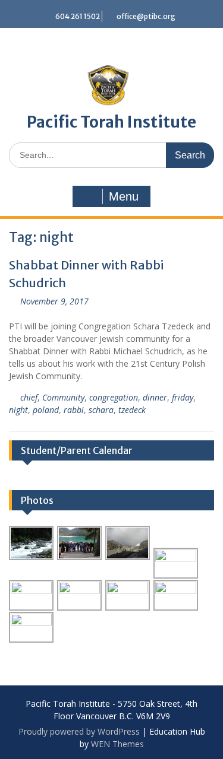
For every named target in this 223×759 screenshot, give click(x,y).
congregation (113, 397)
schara (101, 409)
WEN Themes (117, 744)
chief (28, 397)
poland (46, 409)
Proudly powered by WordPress (79, 731)
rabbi (74, 409)
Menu (124, 196)
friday (182, 397)
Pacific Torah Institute (111, 122)
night (18, 409)
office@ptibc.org (146, 16)
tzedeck (132, 409)
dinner (155, 397)
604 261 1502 (77, 16)
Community (63, 397)
